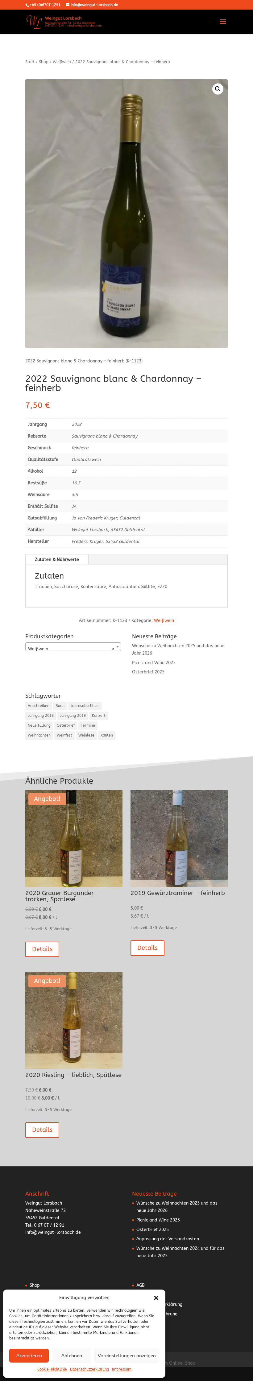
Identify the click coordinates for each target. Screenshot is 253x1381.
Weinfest (64, 735)
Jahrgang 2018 (41, 715)
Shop (43, 61)
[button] (156, 1298)
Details (42, 949)
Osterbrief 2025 (148, 672)
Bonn (60, 706)
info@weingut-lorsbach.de (53, 1232)
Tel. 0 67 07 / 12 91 (44, 1225)
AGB (140, 1285)
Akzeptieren (29, 1356)
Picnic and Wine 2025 (154, 662)
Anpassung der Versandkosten (167, 1239)
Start (30, 61)
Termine (88, 725)
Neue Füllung (39, 725)
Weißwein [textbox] (71, 649)
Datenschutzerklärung (89, 1369)
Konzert (99, 715)
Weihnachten (39, 735)
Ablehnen (71, 1356)
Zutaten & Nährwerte (57, 559)
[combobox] (73, 646)
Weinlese (86, 735)
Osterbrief (66, 725)
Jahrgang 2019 (73, 715)
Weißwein (62, 61)
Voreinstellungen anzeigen (127, 1356)
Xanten (107, 735)
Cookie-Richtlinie (52, 1369)
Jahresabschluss (85, 706)
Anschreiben (38, 706)
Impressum (121, 1369)
